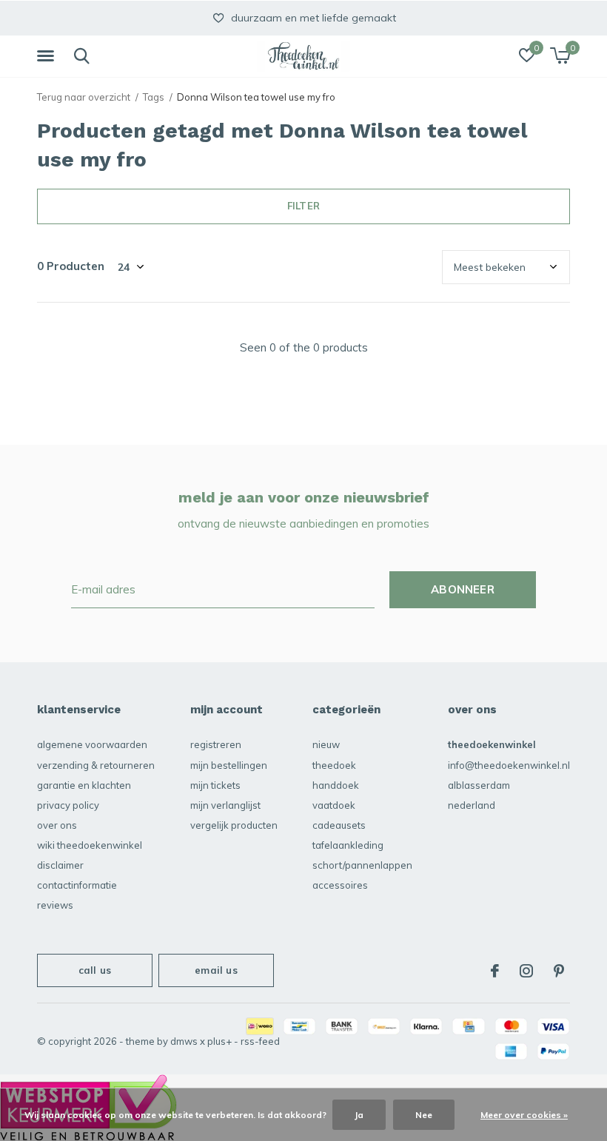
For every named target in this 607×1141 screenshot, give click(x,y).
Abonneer (462, 589)
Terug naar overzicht (83, 97)
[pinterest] (559, 971)
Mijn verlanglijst (225, 805)
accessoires (340, 885)
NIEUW (326, 744)
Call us (94, 970)
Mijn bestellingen (228, 765)
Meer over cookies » (524, 1114)
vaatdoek (333, 805)
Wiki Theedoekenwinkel (89, 845)
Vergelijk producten (234, 825)
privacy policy (68, 805)
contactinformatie (77, 885)
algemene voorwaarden (92, 744)
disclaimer (60, 865)
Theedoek (334, 765)
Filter (303, 206)
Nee (423, 1114)
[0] (560, 55)
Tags (153, 97)
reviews (55, 905)
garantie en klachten (84, 785)
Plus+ (219, 1041)
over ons (57, 825)
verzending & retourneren (96, 765)
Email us (216, 970)
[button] (48, 56)
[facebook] (495, 971)
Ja (359, 1114)
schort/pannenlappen (362, 865)
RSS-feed (260, 1041)
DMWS (184, 1041)
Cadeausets (339, 825)
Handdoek (335, 785)
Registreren (215, 744)
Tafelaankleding (347, 845)
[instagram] (526, 971)
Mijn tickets (215, 785)
